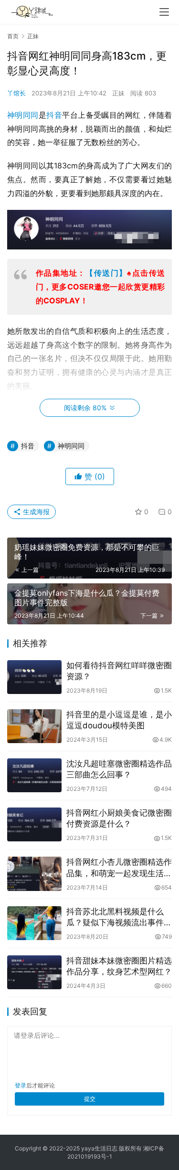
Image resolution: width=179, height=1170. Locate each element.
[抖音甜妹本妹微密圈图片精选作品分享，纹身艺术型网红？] (34, 972)
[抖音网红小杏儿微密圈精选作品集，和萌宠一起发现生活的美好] (34, 873)
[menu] (164, 12)
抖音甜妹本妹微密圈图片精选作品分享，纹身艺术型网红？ (119, 966)
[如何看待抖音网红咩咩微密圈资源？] (34, 677)
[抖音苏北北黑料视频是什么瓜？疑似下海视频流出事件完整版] (34, 923)
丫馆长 (16, 93)
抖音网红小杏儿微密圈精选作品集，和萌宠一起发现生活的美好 (119, 868)
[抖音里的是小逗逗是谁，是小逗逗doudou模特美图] (34, 726)
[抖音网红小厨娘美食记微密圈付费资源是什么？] (34, 824)
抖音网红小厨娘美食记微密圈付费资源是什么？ (119, 818)
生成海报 (35, 511)
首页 (13, 36)
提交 (89, 1098)
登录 (20, 1085)
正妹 (118, 93)
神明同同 (23, 115)
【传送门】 (106, 273)
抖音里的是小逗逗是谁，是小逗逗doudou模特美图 (119, 720)
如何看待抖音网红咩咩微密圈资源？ (119, 671)
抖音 (54, 115)
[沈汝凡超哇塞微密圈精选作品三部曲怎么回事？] (34, 775)
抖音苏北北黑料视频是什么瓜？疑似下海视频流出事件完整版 (119, 917)
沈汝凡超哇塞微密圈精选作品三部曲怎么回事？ (119, 769)
